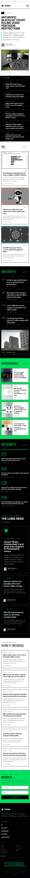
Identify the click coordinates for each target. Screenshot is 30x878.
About (22, 1)
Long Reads (6, 837)
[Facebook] (5, 856)
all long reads (6, 522)
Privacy (18, 848)
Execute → (15, 797)
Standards (4, 853)
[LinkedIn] (2, 856)
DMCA (17, 850)
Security (5, 828)
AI (2, 825)
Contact (18, 845)
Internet (5, 834)
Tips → (27, 1)
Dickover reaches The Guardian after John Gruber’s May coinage (13, 583)
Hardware (5, 831)
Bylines (3, 850)
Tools (2, 848)
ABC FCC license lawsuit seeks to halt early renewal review (13, 614)
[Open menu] (27, 6)
